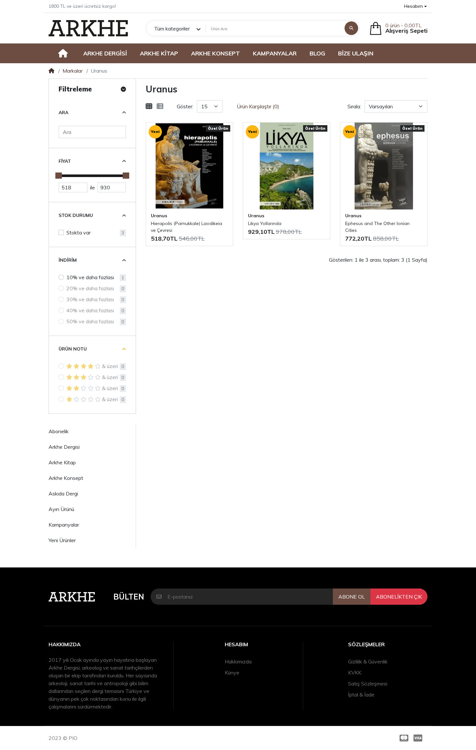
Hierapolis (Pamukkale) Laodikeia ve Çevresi (186, 226)
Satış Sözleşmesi (367, 683)
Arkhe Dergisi (64, 447)
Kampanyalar (64, 524)
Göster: (185, 106)
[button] (415, 6)
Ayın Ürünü (61, 509)
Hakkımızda (238, 661)
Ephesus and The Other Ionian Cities (377, 226)
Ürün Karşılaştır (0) (258, 106)
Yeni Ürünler (62, 540)
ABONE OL (351, 596)
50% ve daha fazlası (90, 321)
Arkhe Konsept (66, 478)
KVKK (354, 672)
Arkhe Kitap (62, 462)
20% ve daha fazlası (90, 288)
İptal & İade (361, 694)
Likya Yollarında (264, 223)
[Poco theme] (88, 28)
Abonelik (59, 431)
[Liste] (160, 106)
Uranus (159, 216)
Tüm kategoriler (172, 28)
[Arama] (351, 28)
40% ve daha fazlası (90, 310)
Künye (232, 672)
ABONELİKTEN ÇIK (399, 596)
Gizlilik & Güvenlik (368, 661)
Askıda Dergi (63, 493)
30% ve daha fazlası (90, 299)
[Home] (51, 70)
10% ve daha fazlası (90, 277)
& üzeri (110, 366)
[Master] (402, 738)
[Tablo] (149, 106)
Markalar (72, 70)
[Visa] (419, 738)
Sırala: (354, 106)
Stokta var (78, 232)
